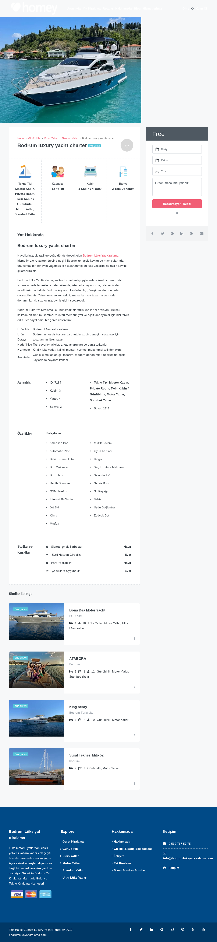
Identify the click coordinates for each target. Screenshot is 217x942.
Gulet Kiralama (73, 841)
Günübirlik (70, 848)
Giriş (185, 8)
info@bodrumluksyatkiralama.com (188, 858)
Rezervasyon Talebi (177, 203)
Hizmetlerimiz (152, 8)
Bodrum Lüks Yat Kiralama (100, 255)
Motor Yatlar (71, 863)
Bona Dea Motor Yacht (87, 610)
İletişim (119, 856)
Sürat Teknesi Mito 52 (86, 755)
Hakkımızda (123, 8)
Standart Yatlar (73, 870)
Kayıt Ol (201, 8)
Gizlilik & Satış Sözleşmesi (133, 848)
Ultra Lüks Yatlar (74, 877)
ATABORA (77, 658)
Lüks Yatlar (71, 856)
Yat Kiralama (92, 8)
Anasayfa (74, 8)
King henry (78, 707)
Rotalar (108, 8)
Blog (137, 8)
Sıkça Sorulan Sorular (129, 870)
